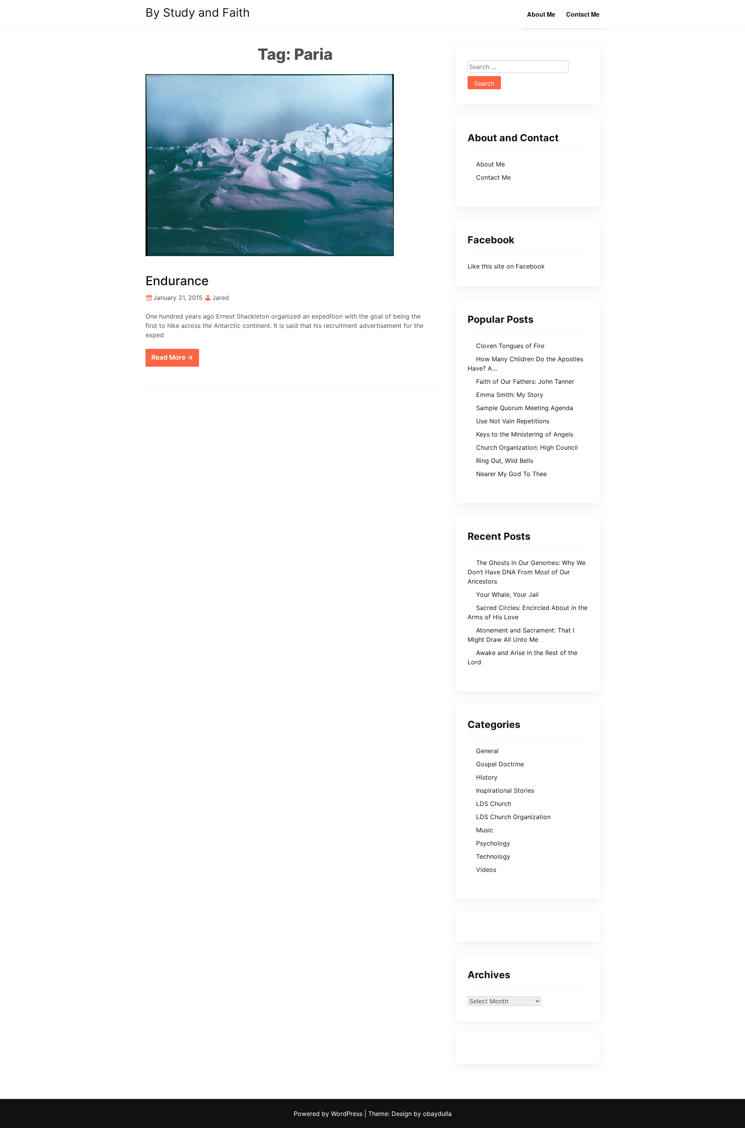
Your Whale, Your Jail (507, 594)
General (487, 751)
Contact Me (582, 14)
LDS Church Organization (513, 817)
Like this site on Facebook (506, 266)
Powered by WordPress (329, 1114)
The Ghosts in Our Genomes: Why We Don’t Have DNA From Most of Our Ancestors (527, 572)
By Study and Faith (198, 12)
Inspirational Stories (505, 790)
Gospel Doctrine (500, 764)
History (486, 777)
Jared (220, 297)
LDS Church (493, 803)
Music (484, 830)
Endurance (177, 280)
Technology (493, 856)
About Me (541, 14)
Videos (486, 869)
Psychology (493, 843)
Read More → (172, 357)
